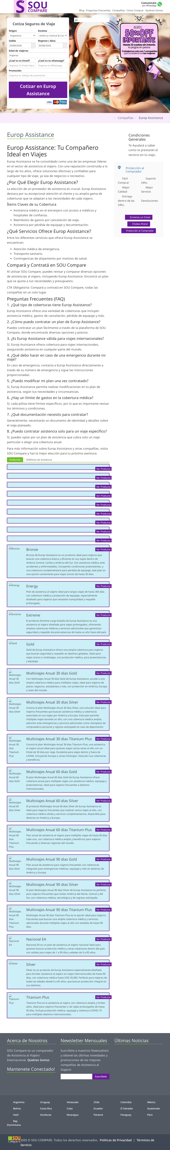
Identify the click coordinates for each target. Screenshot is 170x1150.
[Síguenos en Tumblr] (32, 1081)
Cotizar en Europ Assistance (38, 89)
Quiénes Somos (154, 10)
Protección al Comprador (140, 230)
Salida (12, 40)
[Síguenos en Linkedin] (26, 1081)
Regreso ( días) (46, 40)
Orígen (13, 30)
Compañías (118, 10)
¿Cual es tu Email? (19, 60)
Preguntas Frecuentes (98, 10)
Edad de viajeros (18, 50)
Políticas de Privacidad (116, 1140)
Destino (42, 30)
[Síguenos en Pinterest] (20, 1081)
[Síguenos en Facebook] (9, 1081)
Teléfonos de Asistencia (39, 459)
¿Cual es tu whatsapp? (51, 60)
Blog (81, 10)
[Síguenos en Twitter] (15, 1081)
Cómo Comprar (135, 10)
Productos (15, 459)
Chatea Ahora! (140, 223)
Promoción (15, 70)
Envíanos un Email (140, 217)
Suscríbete (101, 1076)
